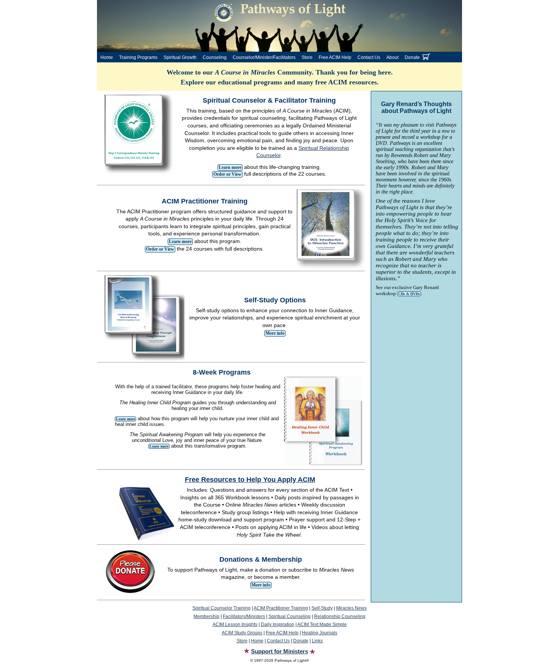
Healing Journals (319, 632)
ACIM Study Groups (242, 632)
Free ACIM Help (335, 57)
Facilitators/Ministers (244, 616)
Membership (206, 616)
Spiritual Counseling (289, 616)
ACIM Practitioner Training (281, 608)
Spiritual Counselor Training (221, 608)
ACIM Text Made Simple (322, 624)
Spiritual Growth (180, 57)
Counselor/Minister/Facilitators (264, 57)
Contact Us (368, 57)
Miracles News (351, 608)
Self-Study (322, 608)
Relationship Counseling (339, 616)
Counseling (215, 57)
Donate (412, 57)
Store (307, 57)
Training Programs (138, 57)
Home (106, 57)
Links (317, 640)
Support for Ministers (279, 651)
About (392, 57)
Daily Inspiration (277, 624)
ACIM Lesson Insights (235, 624)
